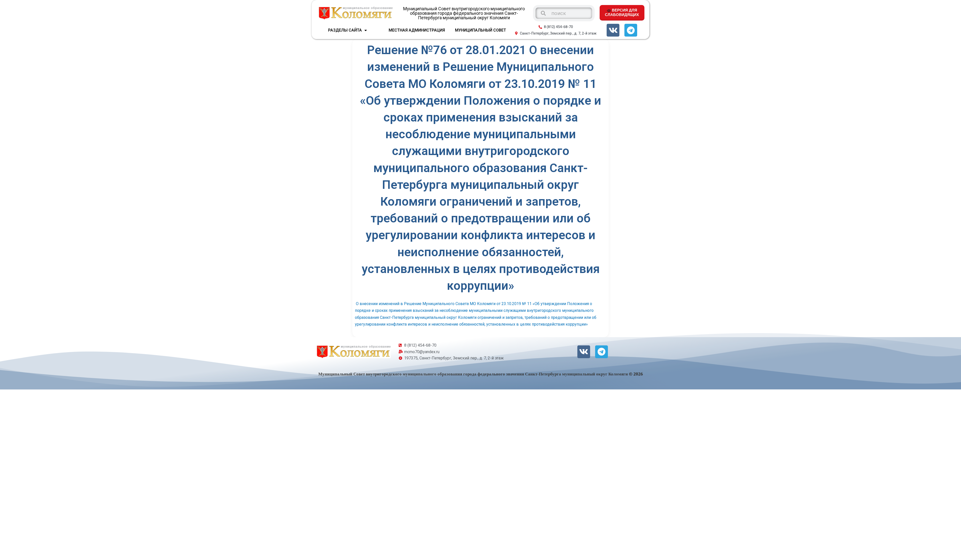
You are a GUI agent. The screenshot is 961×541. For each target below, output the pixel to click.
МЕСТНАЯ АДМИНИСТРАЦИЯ (417, 30)
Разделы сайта (345, 30)
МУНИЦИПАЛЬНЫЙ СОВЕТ (480, 30)
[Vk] (613, 30)
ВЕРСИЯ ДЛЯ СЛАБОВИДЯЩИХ (622, 12)
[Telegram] (630, 30)
